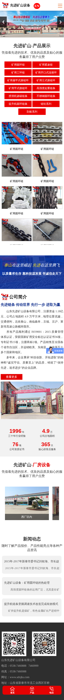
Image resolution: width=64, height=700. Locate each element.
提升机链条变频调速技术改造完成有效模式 (31, 603)
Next (60, 22)
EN (36, 6)
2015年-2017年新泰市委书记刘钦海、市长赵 (31, 561)
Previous (3, 22)
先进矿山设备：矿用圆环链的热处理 (27, 582)
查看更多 (11, 376)
